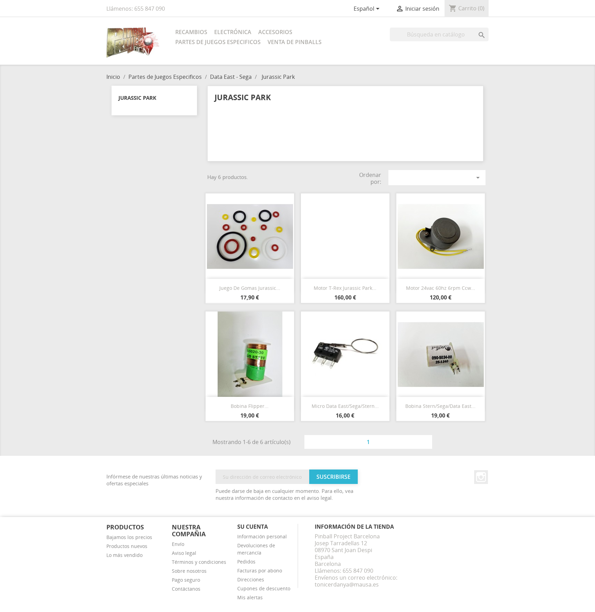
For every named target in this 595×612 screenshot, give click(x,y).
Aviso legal (184, 553)
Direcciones (250, 579)
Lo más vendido (124, 555)
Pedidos (246, 561)
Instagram (481, 477)
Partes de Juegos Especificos (218, 42)
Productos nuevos (126, 546)
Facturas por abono (259, 570)
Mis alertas (250, 597)
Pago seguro (186, 580)
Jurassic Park (137, 97)
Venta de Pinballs (295, 42)
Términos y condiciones (199, 562)
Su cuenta (252, 526)
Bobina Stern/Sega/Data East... (440, 406)
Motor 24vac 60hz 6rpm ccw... (440, 288)
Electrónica (232, 32)
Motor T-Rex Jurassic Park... (345, 288)
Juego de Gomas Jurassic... (249, 288)
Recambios (191, 32)
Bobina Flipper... (250, 406)
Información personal (262, 536)
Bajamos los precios (129, 537)
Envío (178, 544)
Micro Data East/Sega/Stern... (345, 406)
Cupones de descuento (263, 588)
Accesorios (275, 32)
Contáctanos (186, 588)
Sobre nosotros (189, 571)
